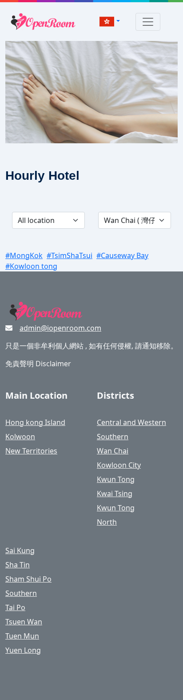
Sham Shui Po (28, 579)
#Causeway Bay (122, 255)
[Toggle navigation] (147, 22)
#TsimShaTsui (69, 255)
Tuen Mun (22, 636)
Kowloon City (119, 465)
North (107, 522)
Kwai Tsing (114, 493)
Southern (112, 436)
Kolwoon (20, 436)
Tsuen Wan (23, 622)
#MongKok (24, 255)
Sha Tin (17, 565)
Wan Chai (112, 451)
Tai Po (15, 607)
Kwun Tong (116, 479)
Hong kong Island (35, 422)
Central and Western (131, 422)
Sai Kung (20, 550)
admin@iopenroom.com (60, 328)
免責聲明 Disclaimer (38, 363)
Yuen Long (23, 650)
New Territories (31, 451)
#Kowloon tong (31, 266)
